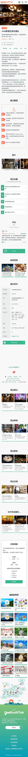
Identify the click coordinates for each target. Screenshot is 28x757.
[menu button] (25, 2)
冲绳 (6, 684)
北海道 (21, 680)
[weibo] (14, 372)
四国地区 (10, 695)
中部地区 (16, 695)
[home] (7, 2)
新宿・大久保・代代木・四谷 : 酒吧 (9, 382)
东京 (20, 376)
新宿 (13, 53)
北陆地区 (15, 686)
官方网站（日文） (16, 336)
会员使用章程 (14, 742)
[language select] (19, 2)
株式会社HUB (10, 44)
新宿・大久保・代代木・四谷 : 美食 (13, 380)
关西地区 (12, 689)
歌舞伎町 (16, 80)
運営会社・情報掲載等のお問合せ (14, 748)
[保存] (27, 26)
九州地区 (4, 697)
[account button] (22, 2)
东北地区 (23, 688)
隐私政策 (14, 745)
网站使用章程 (14, 739)
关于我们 (14, 735)
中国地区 (5, 690)
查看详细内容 (23, 233)
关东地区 (15, 376)
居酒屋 (19, 82)
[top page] (5, 376)
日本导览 (10, 376)
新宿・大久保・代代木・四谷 (13, 378)
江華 (6, 231)
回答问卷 (14, 581)
